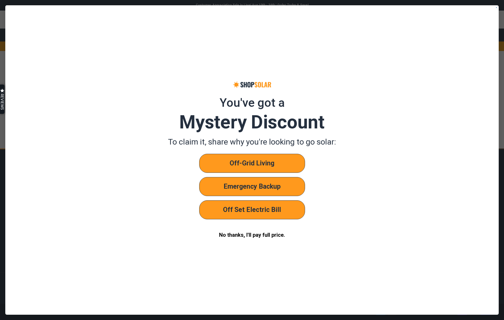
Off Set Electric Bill (252, 210)
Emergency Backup (252, 186)
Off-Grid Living (252, 163)
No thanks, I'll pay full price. (252, 235)
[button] (2, 99)
